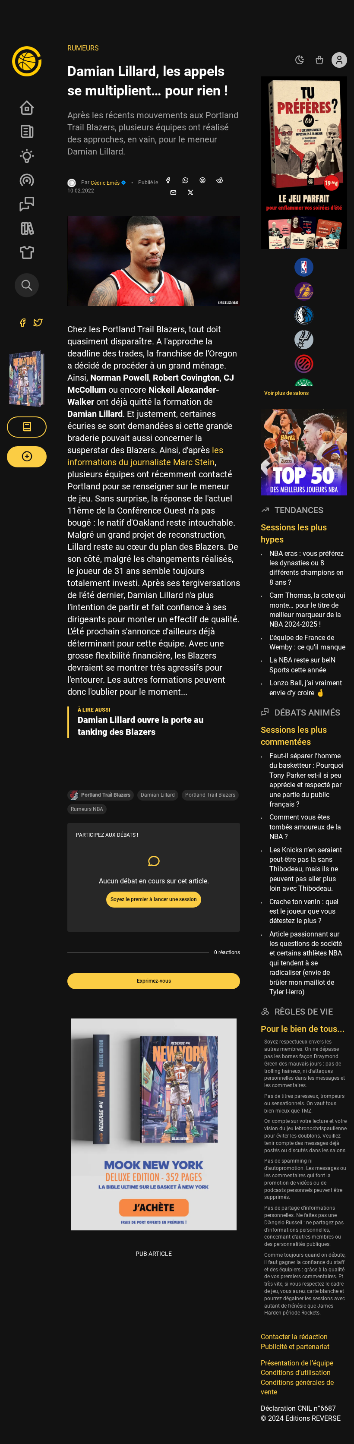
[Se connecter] (339, 60)
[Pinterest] (202, 181)
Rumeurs (83, 48)
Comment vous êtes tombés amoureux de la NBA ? (305, 827)
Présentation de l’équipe (297, 1363)
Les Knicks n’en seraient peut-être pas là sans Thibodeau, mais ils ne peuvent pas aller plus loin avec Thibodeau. (305, 869)
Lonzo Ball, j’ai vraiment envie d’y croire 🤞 (305, 688)
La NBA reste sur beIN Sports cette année (302, 665)
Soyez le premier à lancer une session (154, 899)
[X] (190, 193)
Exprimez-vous (154, 981)
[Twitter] (38, 323)
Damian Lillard (158, 795)
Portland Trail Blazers (210, 795)
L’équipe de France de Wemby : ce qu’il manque (307, 642)
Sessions (27, 204)
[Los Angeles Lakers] (304, 291)
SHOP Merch (27, 252)
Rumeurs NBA (87, 809)
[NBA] (304, 267)
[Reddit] (220, 181)
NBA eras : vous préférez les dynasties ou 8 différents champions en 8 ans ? (306, 567)
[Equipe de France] (304, 363)
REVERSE (27, 228)
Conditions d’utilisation (296, 1372)
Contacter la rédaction (294, 1337)
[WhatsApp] (185, 181)
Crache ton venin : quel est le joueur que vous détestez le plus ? (303, 911)
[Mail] (173, 193)
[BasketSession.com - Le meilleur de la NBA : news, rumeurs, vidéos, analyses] (26, 61)
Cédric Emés (106, 183)
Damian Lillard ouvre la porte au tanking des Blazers (140, 726)
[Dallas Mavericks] (304, 315)
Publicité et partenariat (295, 1347)
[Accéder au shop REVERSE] (319, 60)
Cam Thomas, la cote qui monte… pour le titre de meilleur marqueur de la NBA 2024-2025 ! (307, 609)
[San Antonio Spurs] (304, 339)
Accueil (27, 107)
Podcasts (27, 180)
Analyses (27, 156)
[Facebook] (168, 181)
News (27, 132)
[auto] (299, 60)
